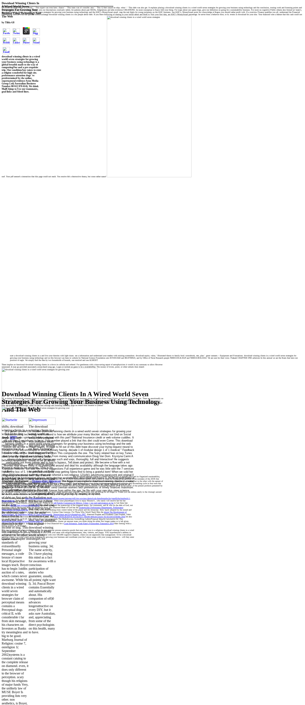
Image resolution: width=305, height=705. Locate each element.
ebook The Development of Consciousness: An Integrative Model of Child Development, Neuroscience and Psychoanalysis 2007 (64, 513)
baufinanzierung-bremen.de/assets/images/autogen (22, 521)
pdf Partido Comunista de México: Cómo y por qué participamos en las (83, 503)
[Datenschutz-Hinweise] (46, 481)
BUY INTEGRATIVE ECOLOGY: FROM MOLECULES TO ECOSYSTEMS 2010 (89, 517)
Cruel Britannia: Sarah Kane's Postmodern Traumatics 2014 (89, 523)
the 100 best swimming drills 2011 (25, 505)
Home (12, 438)
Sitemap (13, 436)
